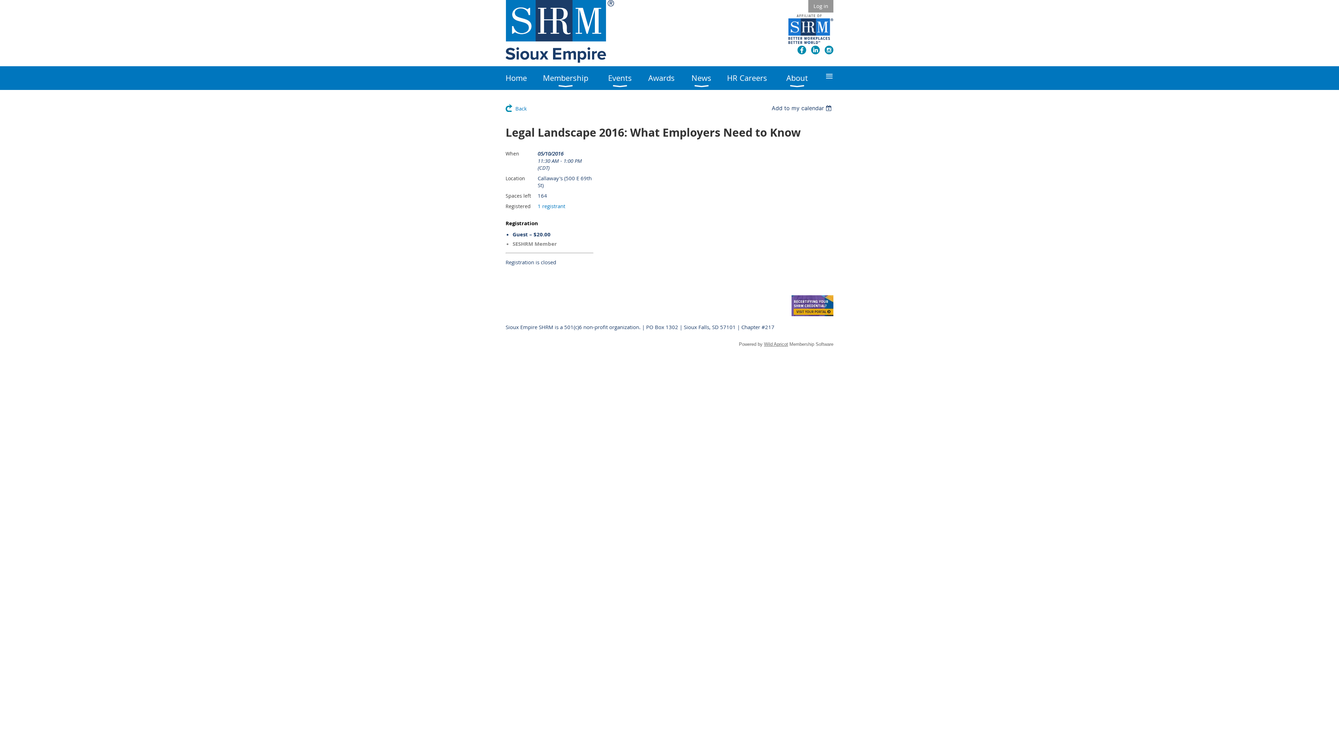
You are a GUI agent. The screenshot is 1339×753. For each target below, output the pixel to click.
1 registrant (551, 206)
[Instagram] (829, 50)
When (512, 153)
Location (515, 178)
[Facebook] (801, 50)
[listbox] (802, 108)
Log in (821, 5)
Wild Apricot (776, 344)
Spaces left (518, 195)
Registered (518, 206)
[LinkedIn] (815, 50)
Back (521, 108)
